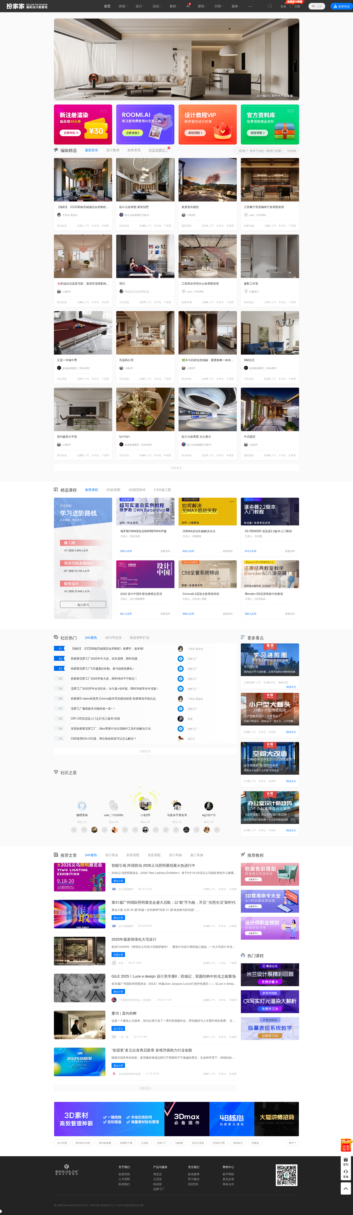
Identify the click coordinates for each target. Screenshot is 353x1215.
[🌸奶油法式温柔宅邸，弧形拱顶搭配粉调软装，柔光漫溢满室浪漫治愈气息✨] (83, 256)
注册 (297, 6)
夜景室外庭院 (190, 207)
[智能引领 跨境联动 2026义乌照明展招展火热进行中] (79, 877)
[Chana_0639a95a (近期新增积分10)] (166, 830)
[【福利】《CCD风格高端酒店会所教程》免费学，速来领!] (83, 179)
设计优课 (62, 1142)
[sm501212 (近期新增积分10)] (145, 830)
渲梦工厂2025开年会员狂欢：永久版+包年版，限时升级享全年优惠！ (115, 688)
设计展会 (111, 854)
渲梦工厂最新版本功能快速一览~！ (93, 708)
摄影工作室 (251, 283)
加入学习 (83, 605)
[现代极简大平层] (83, 409)
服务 (235, 6)
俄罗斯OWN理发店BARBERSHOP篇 (143, 531)
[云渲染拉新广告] (83, 125)
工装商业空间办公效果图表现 (200, 283)
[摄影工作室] (270, 256)
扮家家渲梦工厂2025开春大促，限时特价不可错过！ (104, 678)
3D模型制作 (137, 489)
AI (188, 6)
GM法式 (249, 360)
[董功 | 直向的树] (79, 1025)
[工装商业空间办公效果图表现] (208, 256)
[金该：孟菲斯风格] (176, 59)
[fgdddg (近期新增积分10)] (115, 830)
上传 (319, 6)
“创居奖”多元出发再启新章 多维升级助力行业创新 (152, 1050)
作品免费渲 (158, 150)
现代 (122, 283)
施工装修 (196, 854)
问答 (218, 6)
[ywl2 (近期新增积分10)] (94, 830)
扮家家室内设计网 (27, 6)
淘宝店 (157, 1174)
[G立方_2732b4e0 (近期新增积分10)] (186, 830)
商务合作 (228, 1184)
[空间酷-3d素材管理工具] (109, 1135)
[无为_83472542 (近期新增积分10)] (74, 830)
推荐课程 (91, 489)
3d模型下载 (126, 1142)
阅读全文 (291, 686)
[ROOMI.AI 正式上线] (145, 125)
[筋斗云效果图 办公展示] (208, 409)
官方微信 (193, 1179)
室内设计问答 (83, 1142)
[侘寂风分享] (145, 333)
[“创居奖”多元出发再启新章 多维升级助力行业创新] (79, 1062)
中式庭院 (249, 436)
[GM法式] (270, 333)
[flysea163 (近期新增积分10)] (207, 830)
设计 (139, 6)
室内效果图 (105, 1142)
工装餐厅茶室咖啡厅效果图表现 (264, 207)
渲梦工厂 (162, 1142)
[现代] (145, 256)
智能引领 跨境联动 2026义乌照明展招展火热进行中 (153, 865)
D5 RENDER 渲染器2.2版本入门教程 (268, 531)
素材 (173, 6)
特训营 (157, 1184)
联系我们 (124, 1184)
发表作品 (344, 6)
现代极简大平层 (67, 436)
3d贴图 (179, 1142)
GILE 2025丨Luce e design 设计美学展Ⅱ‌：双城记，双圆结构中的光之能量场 (174, 976)
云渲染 (144, 1142)
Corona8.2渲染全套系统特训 (201, 594)
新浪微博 (193, 1174)
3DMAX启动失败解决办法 (199, 531)
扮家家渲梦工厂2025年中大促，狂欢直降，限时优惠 (104, 658)
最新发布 (91, 150)
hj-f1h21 (124, 436)
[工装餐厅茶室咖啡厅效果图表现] (270, 179)
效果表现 (134, 150)
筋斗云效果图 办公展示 (196, 436)
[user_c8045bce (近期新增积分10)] (156, 830)
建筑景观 (186, 225)
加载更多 (176, 468)
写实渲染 (124, 302)
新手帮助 (228, 1174)
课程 (201, 6)
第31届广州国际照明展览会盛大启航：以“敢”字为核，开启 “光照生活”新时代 (174, 902)
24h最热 (91, 637)
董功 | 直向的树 (124, 1013)
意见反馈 (228, 1179)
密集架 (255, 1142)
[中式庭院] (270, 409)
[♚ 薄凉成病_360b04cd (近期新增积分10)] (125, 830)
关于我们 (124, 1167)
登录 (283, 6)
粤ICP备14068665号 (101, 1205)
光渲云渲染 (198, 1142)
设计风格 (175, 854)
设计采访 (118, 1028)
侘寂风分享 (126, 360)
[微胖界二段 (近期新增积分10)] (135, 830)
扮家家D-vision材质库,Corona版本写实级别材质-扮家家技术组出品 (113, 698)
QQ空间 (193, 1184)
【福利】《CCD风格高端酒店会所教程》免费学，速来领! (84, 207)
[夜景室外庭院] (208, 179)
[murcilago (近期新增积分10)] (196, 830)
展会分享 (118, 880)
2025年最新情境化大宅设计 (134, 939)
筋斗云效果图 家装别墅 (134, 207)
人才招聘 (124, 1179)
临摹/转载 (249, 225)
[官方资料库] (270, 125)
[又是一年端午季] (83, 333)
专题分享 (118, 954)
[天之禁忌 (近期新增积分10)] (176, 830)
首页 (107, 6)
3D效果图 (113, 489)
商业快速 (62, 225)
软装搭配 (133, 854)
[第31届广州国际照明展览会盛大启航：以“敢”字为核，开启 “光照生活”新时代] (79, 914)
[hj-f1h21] (145, 409)
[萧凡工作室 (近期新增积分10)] (217, 830)
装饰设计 (238, 1142)
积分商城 (209, 772)
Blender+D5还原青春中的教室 (264, 594)
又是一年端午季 (67, 360)
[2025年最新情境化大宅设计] (79, 951)
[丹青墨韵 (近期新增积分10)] (84, 830)
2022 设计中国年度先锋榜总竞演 (141, 594)
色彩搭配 (154, 854)
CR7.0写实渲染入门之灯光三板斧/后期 (95, 718)
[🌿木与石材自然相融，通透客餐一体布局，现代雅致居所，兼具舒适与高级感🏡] (208, 333)
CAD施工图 (162, 489)
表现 (122, 6)
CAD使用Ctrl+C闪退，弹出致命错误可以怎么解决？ (103, 738)
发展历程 (124, 1174)
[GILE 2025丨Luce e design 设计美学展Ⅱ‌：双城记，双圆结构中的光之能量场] (79, 988)
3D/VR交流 (113, 637)
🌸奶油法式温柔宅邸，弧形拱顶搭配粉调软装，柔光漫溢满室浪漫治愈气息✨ (84, 283)
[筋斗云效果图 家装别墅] (145, 179)
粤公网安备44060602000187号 (71, 1205)
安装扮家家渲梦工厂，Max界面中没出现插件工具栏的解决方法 (111, 728)
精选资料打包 (139, 637)
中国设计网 (218, 1142)
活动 (156, 6)
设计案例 (112, 150)
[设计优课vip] (208, 125)
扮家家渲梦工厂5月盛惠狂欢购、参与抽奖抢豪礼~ (102, 668)
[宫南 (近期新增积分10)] (105, 830)
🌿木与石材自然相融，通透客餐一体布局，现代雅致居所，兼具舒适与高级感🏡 (209, 360)
